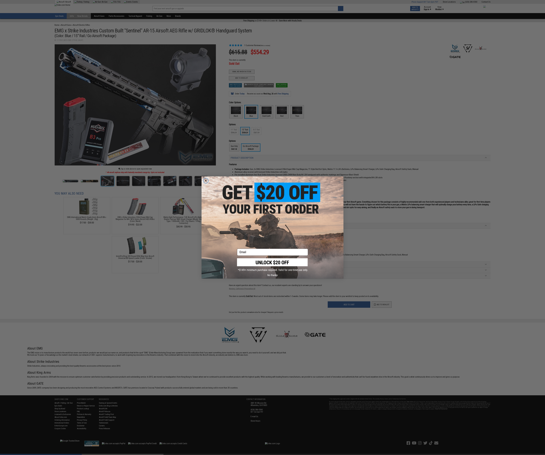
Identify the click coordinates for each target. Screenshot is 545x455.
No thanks (272, 275)
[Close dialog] (205, 180)
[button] (272, 264)
